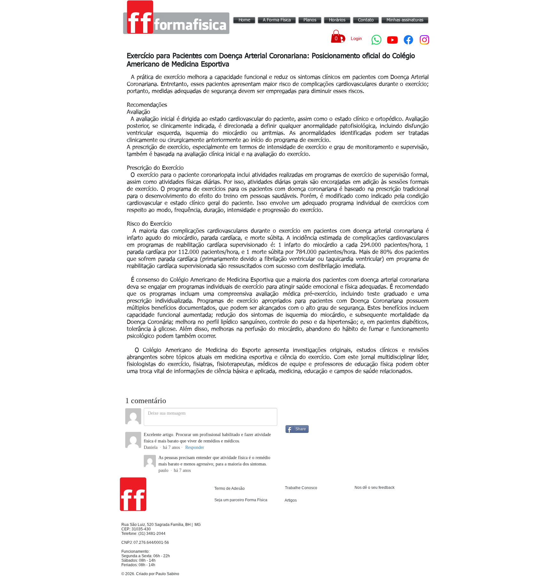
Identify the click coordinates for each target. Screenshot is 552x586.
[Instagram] (424, 40)
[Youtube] (392, 40)
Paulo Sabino (167, 574)
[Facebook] (408, 40)
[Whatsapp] (376, 40)
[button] (336, 36)
